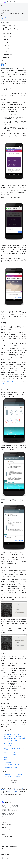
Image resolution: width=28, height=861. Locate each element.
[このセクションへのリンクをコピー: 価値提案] (8, 99)
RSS (3, 848)
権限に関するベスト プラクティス (15, 381)
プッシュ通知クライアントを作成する (13, 774)
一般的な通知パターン (9, 762)
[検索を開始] (17, 1)
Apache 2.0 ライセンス (12, 791)
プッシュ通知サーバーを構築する (12, 776)
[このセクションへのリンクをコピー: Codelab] (7, 771)
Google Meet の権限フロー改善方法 (10, 383)
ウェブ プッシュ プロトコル (10, 752)
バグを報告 (4, 822)
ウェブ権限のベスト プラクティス (12, 734)
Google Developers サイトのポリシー (14, 792)
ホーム (2, 22)
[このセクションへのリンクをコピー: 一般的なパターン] (15, 89)
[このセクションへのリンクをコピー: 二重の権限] (9, 323)
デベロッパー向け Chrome (8, 829)
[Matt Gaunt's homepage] (3, 65)
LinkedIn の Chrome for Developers (9, 846)
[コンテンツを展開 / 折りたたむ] (12, 34)
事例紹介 (4, 834)
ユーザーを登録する (9, 746)
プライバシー (9, 854)
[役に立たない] (17, 25)
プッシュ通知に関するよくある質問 (12, 764)
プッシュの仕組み (8, 743)
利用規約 (3, 854)
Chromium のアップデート (8, 832)
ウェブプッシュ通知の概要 (10, 741)
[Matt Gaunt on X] (2, 65)
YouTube (4, 844)
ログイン (24, 1)
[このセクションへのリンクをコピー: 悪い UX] (7, 654)
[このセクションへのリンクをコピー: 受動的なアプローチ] (14, 567)
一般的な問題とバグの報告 (10, 767)
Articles (3, 6)
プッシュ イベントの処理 (10, 755)
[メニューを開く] (2, 1)
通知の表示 (6, 757)
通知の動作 (6, 760)
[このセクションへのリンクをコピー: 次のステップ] (12, 730)
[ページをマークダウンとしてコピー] (21, 29)
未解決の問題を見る (6, 824)
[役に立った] (15, 25)
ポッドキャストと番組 (7, 836)
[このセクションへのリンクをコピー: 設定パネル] (9, 389)
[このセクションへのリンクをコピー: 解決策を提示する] (13, 704)
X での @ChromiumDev (7, 841)
